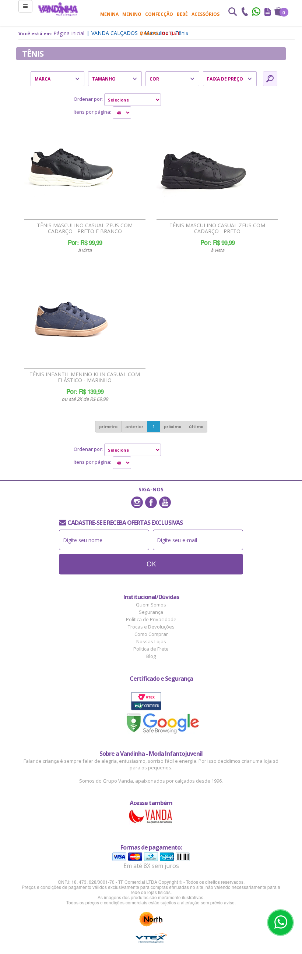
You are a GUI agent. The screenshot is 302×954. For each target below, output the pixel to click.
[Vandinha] (58, 9)
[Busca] (232, 12)
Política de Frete (151, 648)
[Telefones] (244, 12)
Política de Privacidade (151, 619)
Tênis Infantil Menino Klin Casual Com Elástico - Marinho (84, 377)
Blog (151, 656)
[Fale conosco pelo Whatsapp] (256, 12)
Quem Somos (151, 604)
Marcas (149, 33)
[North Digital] (151, 919)
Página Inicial (68, 33)
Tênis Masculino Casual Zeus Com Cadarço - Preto (217, 228)
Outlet (171, 33)
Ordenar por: (88, 99)
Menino (131, 14)
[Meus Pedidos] (268, 12)
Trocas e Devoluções (151, 626)
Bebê (182, 14)
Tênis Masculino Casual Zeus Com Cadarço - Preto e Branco (85, 228)
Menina (109, 14)
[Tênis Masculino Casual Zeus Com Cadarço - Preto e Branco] (70, 169)
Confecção (159, 14)
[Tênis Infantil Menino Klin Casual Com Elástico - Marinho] (70, 318)
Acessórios (206, 14)
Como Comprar (151, 634)
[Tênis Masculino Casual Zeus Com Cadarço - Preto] (203, 169)
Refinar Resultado (270, 78)
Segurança (151, 612)
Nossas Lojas (151, 641)
